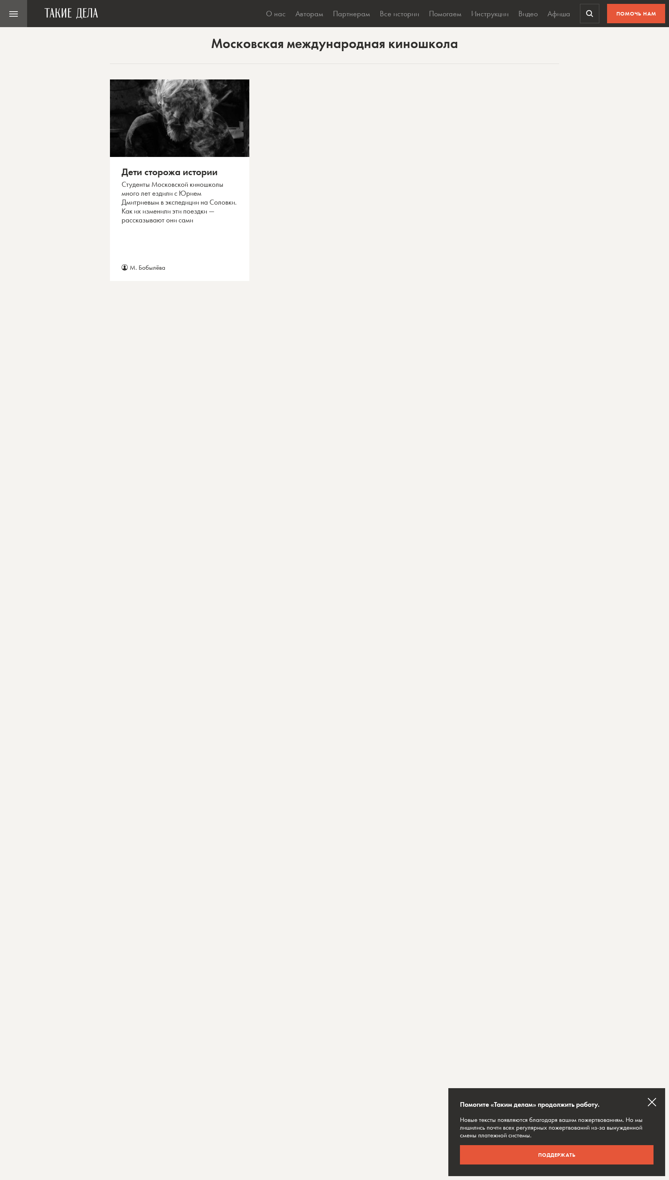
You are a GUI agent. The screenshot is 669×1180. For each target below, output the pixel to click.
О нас (276, 14)
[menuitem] (13, 13)
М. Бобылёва (147, 267)
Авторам (309, 14)
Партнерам (351, 14)
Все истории (399, 14)
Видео (528, 14)
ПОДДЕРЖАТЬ (557, 1154)
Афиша (558, 14)
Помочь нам (636, 13)
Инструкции (490, 14)
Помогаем (445, 14)
